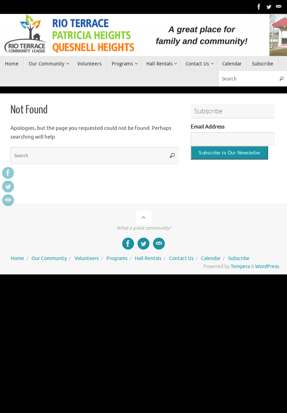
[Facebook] (259, 7)
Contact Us (181, 258)
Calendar (210, 258)
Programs (116, 258)
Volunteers (87, 258)
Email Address (208, 127)
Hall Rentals (148, 258)
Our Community (49, 258)
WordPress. (267, 267)
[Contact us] (279, 7)
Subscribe (239, 258)
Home (17, 258)
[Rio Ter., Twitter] (269, 7)
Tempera (240, 267)
